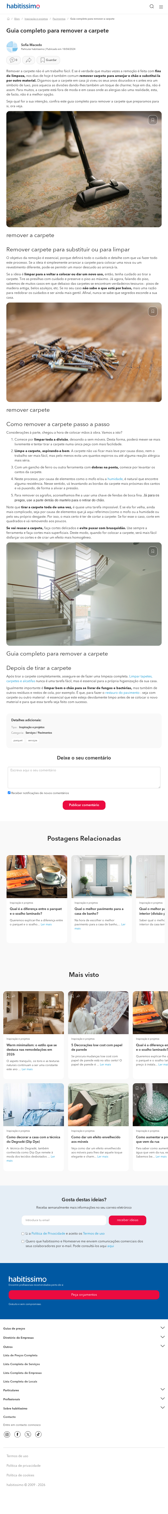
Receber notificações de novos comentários (40, 793)
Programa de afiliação (17, 1421)
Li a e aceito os (65, 1233)
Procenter (9, 1364)
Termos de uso (94, 1233)
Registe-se (10, 1399)
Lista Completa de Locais (20, 1381)
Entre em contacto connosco (22, 1425)
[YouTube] (28, 1434)
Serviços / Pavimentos (39, 733)
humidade (115, 479)
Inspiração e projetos (36, 19)
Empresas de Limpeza (17, 1346)
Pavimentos (59, 19)
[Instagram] (7, 1434)
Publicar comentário (84, 805)
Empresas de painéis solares (21, 1342)
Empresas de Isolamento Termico (25, 1367)
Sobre (7, 1413)
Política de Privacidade (48, 1233)
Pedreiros (9, 1375)
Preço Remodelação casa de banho (26, 1333)
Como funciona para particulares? (25, 1395)
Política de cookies (20, 1475)
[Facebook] (17, 1434)
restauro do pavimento (122, 693)
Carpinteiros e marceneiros (21, 1379)
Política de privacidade (24, 1466)
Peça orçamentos (84, 1507)
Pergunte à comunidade (19, 1356)
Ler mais (46, 924)
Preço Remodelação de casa (21, 1337)
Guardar (51, 60)
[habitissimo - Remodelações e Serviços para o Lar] (18, 7)
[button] (84, 1329)
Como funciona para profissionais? (26, 1404)
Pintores (8, 1371)
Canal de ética (12, 1417)
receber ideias (127, 1220)
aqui (110, 1246)
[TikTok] (38, 1434)
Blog (17, 19)
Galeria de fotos (13, 1360)
